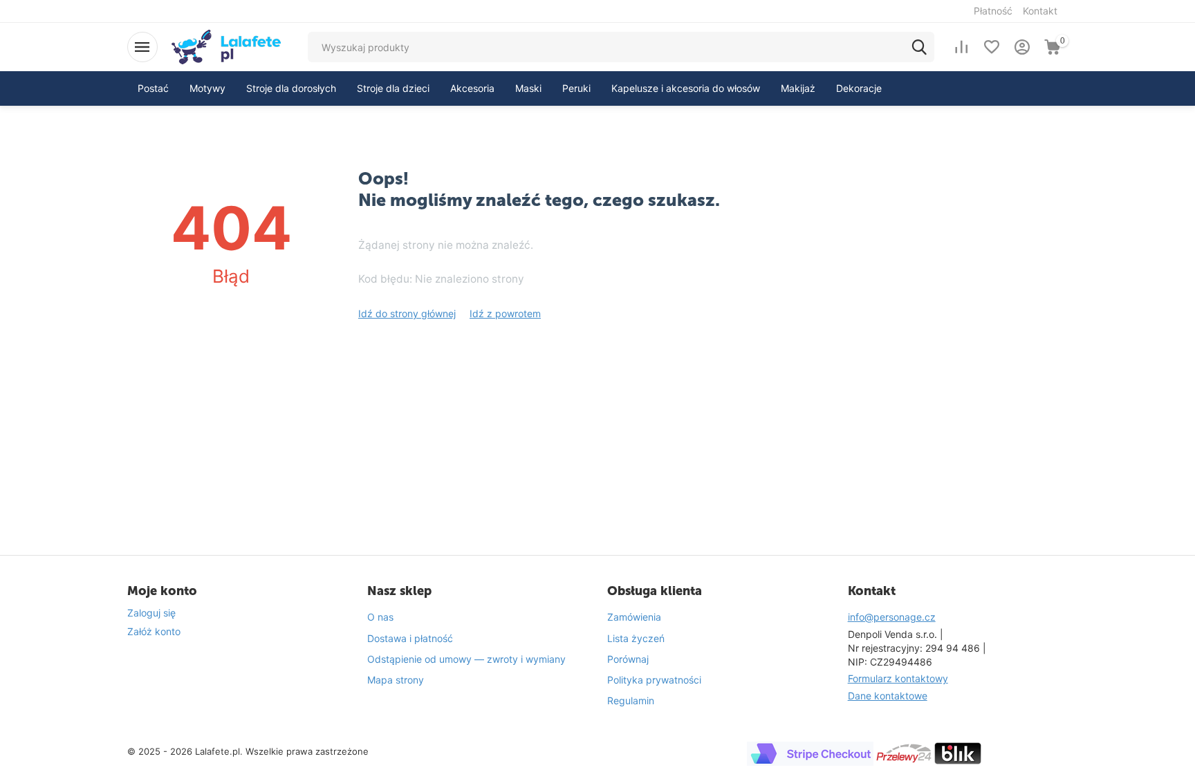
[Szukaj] (919, 47)
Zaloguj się (151, 613)
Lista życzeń (636, 638)
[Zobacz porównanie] (961, 47)
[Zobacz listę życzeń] (992, 47)
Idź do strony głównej (407, 313)
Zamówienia (634, 617)
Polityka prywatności (654, 680)
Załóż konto (153, 631)
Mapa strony (395, 680)
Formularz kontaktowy (898, 678)
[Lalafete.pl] (226, 46)
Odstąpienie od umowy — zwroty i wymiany (466, 659)
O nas (380, 617)
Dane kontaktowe (887, 696)
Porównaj (628, 659)
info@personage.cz (892, 617)
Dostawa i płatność (410, 638)
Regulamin (630, 700)
